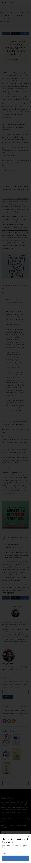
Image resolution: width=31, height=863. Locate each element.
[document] (15, 431)
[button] (28, 836)
